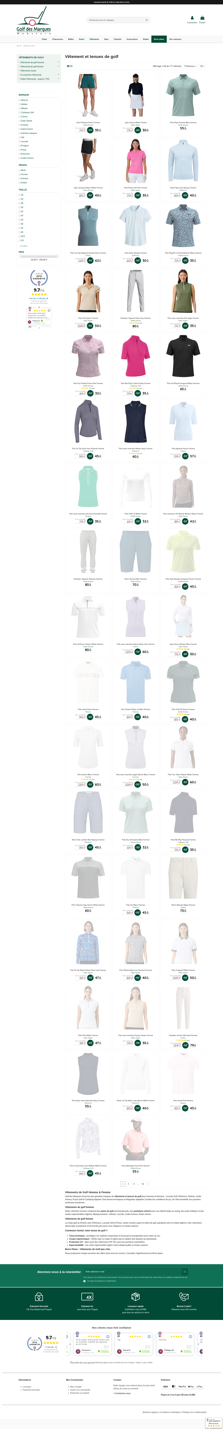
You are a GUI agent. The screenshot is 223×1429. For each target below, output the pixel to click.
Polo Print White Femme (88, 1035)
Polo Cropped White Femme (183, 970)
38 (22, 203)
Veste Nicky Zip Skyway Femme (183, 188)
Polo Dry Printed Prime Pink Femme (88, 383)
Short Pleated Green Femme (88, 122)
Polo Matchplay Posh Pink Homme (136, 1166)
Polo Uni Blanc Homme (135, 905)
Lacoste (24, 141)
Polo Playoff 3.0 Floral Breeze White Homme (183, 253)
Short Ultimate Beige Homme (183, 905)
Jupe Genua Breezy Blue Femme (183, 644)
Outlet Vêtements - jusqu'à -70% (35, 79)
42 (22, 211)
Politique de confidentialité (194, 1412)
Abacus (88, 712)
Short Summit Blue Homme (136, 579)
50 (22, 224)
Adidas (183, 907)
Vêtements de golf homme (32, 62)
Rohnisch (183, 190)
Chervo (88, 255)
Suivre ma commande (80, 1390)
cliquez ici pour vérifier (144, 1363)
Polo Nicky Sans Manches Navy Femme (88, 1100)
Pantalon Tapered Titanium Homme (88, 579)
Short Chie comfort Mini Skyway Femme (88, 840)
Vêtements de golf (31, 57)
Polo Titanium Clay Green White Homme (88, 905)
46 (22, 220)
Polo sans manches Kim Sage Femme (183, 318)
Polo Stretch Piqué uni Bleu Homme (135, 709)
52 (22, 228)
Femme (24, 174)
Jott (22, 137)
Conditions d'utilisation (170, 1412)
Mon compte (75, 1387)
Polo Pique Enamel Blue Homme (183, 122)
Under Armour (88, 125)
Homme (24, 178)
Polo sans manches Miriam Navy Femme (135, 448)
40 (22, 207)
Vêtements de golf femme (31, 66)
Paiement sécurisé (31, 1390)
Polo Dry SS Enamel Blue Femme (135, 840)
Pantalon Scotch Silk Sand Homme (183, 1035)
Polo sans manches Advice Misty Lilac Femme (135, 644)
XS (22, 240)
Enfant (24, 183)
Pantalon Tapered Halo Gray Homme (136, 318)
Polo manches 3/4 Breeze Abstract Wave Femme (183, 514)
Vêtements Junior (28, 71)
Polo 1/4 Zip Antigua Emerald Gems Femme (88, 253)
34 (22, 195)
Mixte (23, 170)
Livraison (27, 1387)
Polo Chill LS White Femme (136, 514)
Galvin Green (27, 129)
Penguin (88, 516)
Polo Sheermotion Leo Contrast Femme (135, 970)
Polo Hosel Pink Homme (183, 1100)
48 (22, 232)
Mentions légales (151, 1412)
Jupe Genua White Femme (136, 122)
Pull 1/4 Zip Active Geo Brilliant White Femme (88, 1166)
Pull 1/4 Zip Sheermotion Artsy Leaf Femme (88, 970)
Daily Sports (135, 125)
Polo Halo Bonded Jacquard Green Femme (183, 579)
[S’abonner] (185, 1271)
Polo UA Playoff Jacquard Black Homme (183, 383)
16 (143, 1184)
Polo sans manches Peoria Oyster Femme (135, 1035)
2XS (23, 236)
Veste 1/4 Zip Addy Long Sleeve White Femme (136, 1100)
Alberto (24, 108)
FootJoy (136, 712)
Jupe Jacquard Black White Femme (88, 188)
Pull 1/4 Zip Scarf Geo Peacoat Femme (88, 448)
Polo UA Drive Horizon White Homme (88, 644)
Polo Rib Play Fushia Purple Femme (135, 383)
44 (22, 215)
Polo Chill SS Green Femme (183, 709)
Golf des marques (29, 133)
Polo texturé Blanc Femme (88, 774)
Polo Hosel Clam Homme (88, 709)
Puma (23, 150)
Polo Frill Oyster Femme (88, 318)
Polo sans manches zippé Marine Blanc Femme (135, 774)
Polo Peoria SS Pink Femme (135, 188)
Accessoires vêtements (30, 75)
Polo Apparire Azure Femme (183, 448)
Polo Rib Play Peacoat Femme (183, 840)
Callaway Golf (135, 386)
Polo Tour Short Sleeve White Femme (183, 774)
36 (22, 199)
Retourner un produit (79, 1393)
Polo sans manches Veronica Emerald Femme (88, 514)
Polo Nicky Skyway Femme (136, 253)
